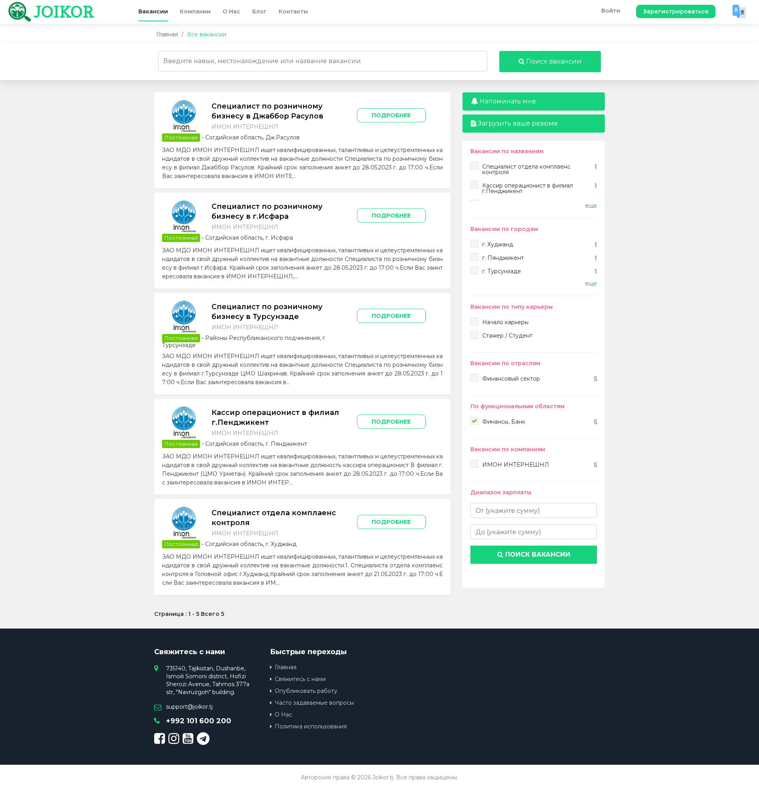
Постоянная (181, 137)
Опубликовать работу (306, 690)
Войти (610, 10)
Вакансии (153, 11)
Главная (167, 34)
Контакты (293, 11)
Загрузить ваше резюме (517, 123)
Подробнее (391, 115)
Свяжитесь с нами (300, 679)
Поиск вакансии (553, 61)
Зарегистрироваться (675, 11)
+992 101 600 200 (198, 721)
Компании (195, 11)
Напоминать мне (507, 101)
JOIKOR (64, 12)
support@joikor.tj (189, 706)
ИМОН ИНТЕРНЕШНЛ (244, 126)
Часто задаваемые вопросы (314, 702)
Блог (259, 11)
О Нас (231, 11)
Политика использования (311, 726)
